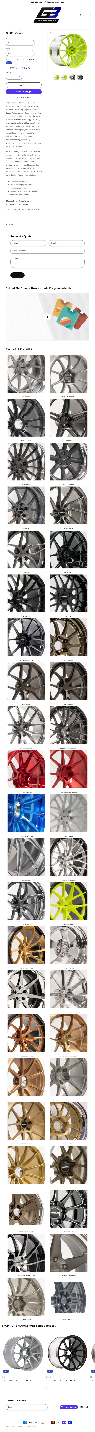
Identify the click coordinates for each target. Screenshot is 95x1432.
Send (18, 275)
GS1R (3, 1377)
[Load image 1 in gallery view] (56, 77)
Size (7, 38)
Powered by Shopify (30, 1426)
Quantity (9, 72)
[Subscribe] (44, 1407)
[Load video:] (47, 316)
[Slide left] (50, 77)
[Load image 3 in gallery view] (72, 77)
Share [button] (10, 224)
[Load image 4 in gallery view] (80, 77)
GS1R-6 (48, 1377)
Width (8, 48)
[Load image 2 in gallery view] (64, 77)
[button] (4, 14)
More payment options (24, 97)
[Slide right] (86, 77)
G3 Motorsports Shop (17, 1426)
